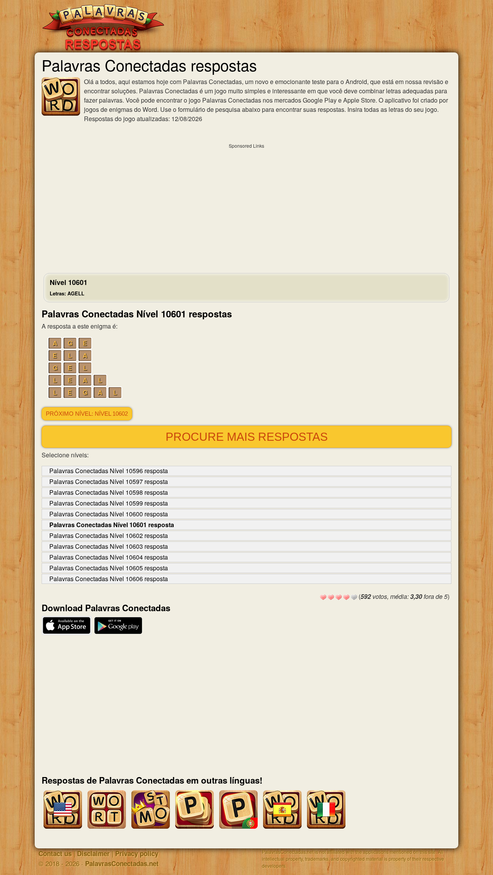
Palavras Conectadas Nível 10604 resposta (108, 557)
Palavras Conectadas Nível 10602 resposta (108, 535)
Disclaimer (93, 853)
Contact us (55, 853)
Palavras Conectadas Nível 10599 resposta (108, 503)
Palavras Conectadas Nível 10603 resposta (108, 546)
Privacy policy (136, 853)
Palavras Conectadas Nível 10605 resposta (108, 567)
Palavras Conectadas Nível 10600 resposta (108, 513)
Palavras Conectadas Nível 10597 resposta (108, 481)
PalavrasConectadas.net (122, 863)
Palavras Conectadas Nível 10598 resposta (108, 492)
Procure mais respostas (247, 436)
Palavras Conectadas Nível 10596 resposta (108, 470)
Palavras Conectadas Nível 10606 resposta (108, 578)
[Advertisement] (246, 206)
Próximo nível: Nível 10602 (87, 414)
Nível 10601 (68, 287)
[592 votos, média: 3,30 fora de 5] (323, 597)
